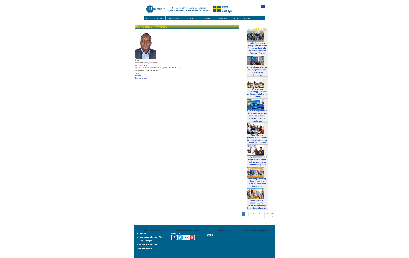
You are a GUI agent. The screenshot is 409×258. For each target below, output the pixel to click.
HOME (148, 18)
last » (272, 215)
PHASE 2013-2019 (190, 18)
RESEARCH (206, 18)
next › (267, 215)
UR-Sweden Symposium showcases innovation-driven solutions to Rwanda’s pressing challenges (257, 116)
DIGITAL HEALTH (174, 68)
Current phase (141, 78)
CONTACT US (246, 18)
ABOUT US (157, 18)
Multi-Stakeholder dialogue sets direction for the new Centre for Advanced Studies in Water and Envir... (257, 48)
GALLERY (235, 18)
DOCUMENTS (221, 18)
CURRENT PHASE (172, 18)
